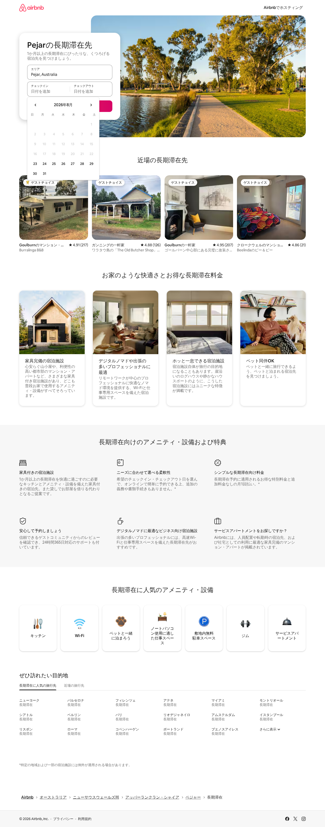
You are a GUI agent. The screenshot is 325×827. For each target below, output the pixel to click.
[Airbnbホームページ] (31, 7)
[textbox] (48, 91)
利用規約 (84, 819)
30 (35, 173)
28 (82, 164)
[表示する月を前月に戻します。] (35, 105)
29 (91, 164)
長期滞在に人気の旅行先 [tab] (37, 685)
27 (73, 164)
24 (44, 164)
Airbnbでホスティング (283, 7)
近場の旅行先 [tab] (74, 685)
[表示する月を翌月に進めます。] (90, 105)
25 (54, 164)
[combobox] (69, 74)
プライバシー (63, 819)
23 (35, 164)
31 (44, 173)
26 (63, 164)
